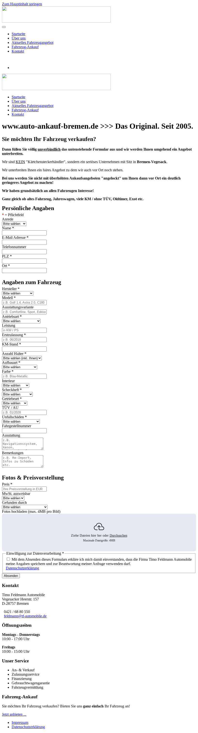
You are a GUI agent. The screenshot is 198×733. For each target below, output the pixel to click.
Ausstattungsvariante (18, 307)
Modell (9, 298)
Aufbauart (11, 362)
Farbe (8, 371)
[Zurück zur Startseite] (56, 21)
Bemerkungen (12, 453)
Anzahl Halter (14, 354)
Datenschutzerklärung (22, 568)
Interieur (8, 381)
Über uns (19, 38)
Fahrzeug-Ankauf (25, 47)
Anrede (7, 219)
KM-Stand (11, 344)
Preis (7, 484)
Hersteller (11, 289)
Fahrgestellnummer (16, 426)
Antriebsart (12, 316)
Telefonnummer (14, 247)
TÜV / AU (10, 408)
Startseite (18, 34)
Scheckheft (12, 390)
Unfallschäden (14, 417)
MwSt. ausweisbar (16, 494)
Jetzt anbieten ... (14, 714)
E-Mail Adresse (15, 237)
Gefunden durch (14, 502)
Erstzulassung (14, 335)
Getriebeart (12, 399)
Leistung (8, 325)
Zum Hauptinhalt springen (22, 4)
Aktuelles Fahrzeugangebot (32, 42)
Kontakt (18, 51)
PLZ (7, 256)
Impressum (20, 722)
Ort (6, 266)
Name (8, 228)
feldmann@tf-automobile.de (25, 616)
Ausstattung (11, 435)
